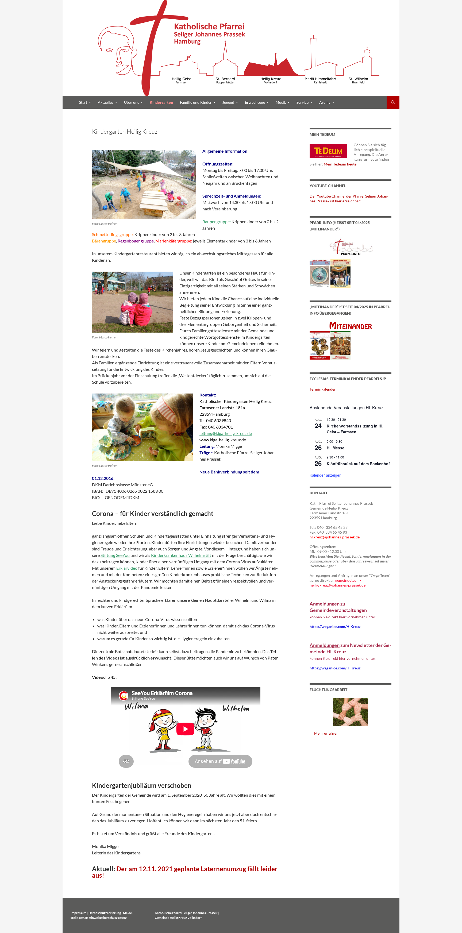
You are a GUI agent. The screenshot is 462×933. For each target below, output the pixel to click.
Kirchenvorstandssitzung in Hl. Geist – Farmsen (355, 429)
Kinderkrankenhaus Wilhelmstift (181, 555)
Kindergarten (161, 102)
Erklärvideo (126, 567)
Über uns (131, 102)
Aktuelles (105, 102)
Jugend (228, 102)
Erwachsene (255, 102)
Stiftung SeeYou (115, 555)
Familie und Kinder (196, 102)
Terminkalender (323, 389)
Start (83, 102)
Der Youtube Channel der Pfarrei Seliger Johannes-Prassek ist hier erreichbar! (349, 198)
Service (303, 102)
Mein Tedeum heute (340, 164)
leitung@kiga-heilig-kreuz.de (225, 433)
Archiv (324, 102)
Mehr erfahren (326, 733)
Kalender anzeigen (325, 475)
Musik (281, 102)
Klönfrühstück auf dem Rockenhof (358, 463)
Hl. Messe (335, 447)
